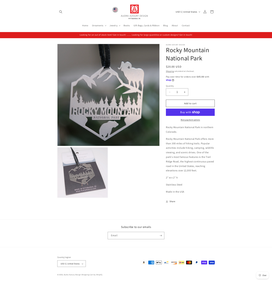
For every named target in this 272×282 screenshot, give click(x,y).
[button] (60, 11)
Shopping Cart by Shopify (91, 275)
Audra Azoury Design (72, 275)
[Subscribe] (160, 235)
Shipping (170, 71)
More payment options (190, 120)
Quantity (170, 86)
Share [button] (172, 201)
